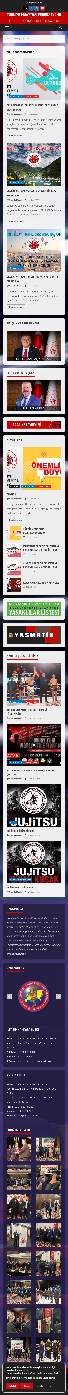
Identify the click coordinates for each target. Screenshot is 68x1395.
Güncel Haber (16, 96)
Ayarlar (40, 1386)
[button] (6, 27)
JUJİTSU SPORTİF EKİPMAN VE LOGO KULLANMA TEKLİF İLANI (14, 568)
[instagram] (36, 8)
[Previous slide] (9, 996)
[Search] (60, 28)
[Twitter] (25, 8)
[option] (36, 996)
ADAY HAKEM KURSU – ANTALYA (14, 585)
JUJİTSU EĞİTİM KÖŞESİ (20, 831)
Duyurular (14, 486)
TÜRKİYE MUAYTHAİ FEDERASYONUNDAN (14, 533)
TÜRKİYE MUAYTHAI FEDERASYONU (34, 14)
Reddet (27, 1386)
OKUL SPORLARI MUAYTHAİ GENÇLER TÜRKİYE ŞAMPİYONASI (34, 79)
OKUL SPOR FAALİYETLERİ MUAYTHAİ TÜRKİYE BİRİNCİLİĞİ (34, 250)
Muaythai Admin (15, 114)
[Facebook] (31, 8)
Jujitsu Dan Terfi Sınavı (21, 887)
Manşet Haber (31, 96)
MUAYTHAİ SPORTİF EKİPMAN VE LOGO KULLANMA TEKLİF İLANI (14, 550)
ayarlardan (33, 1377)
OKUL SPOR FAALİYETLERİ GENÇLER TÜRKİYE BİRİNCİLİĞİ (34, 164)
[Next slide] (58, 996)
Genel (13, 823)
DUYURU (11, 494)
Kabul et (12, 1386)
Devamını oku (17, 135)
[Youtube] (42, 8)
